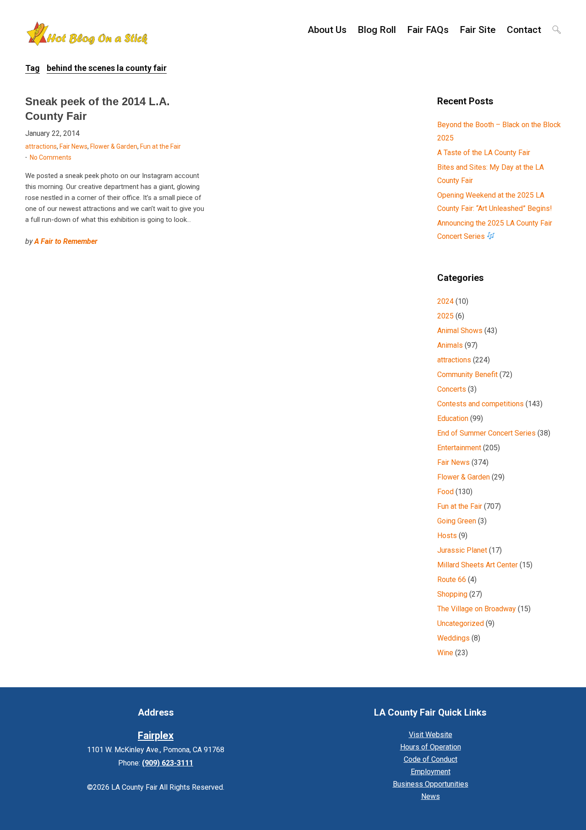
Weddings (453, 638)
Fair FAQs (428, 29)
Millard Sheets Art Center (477, 565)
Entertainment (459, 447)
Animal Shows (460, 330)
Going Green (456, 521)
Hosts (447, 535)
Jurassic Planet (462, 550)
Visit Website (430, 734)
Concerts (451, 389)
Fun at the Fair (160, 146)
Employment (430, 771)
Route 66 (451, 579)
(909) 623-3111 (167, 763)
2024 (445, 301)
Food (445, 491)
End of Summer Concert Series (486, 433)
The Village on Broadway (476, 608)
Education (452, 418)
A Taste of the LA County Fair (483, 152)
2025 (445, 316)
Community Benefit (467, 374)
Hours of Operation (430, 747)
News (430, 796)
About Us (327, 29)
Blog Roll (377, 29)
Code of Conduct (430, 759)
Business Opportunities (430, 784)
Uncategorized (460, 623)
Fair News (73, 146)
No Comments (50, 157)
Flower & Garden (113, 146)
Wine (445, 652)
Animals (450, 345)
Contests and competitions (480, 403)
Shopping (452, 594)
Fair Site (478, 29)
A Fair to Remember (66, 241)
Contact (524, 29)
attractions (41, 146)
